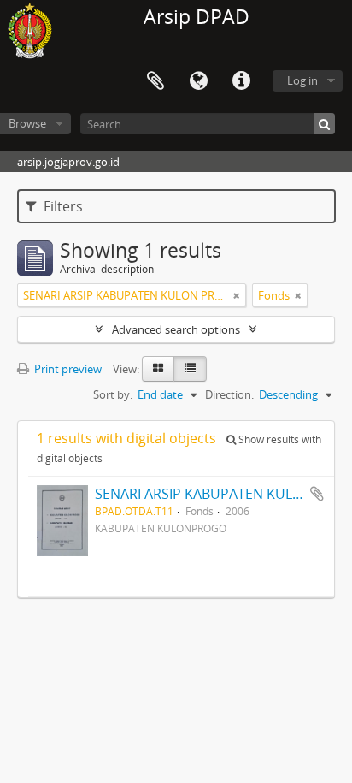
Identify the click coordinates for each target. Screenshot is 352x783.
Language (198, 81)
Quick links (241, 81)
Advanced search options (176, 329)
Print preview (67, 369)
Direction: (229, 394)
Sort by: (112, 394)
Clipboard (155, 81)
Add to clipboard (317, 493)
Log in (302, 80)
